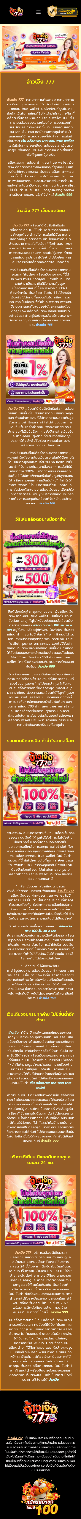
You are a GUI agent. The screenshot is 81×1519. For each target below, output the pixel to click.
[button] (38, 11)
